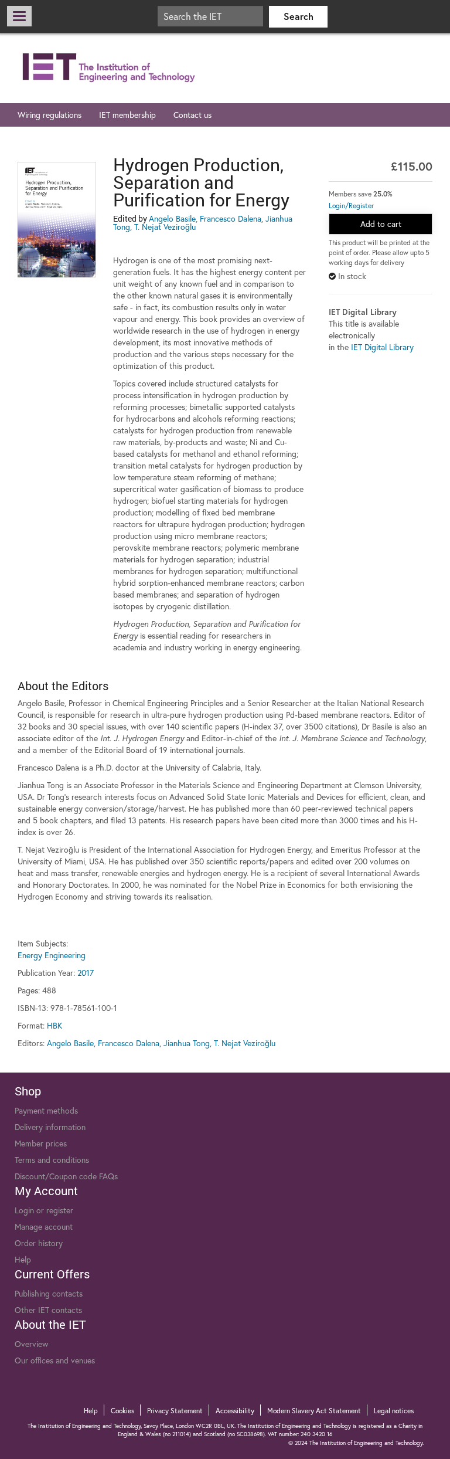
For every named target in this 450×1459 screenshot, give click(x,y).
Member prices (41, 1143)
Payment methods (46, 1110)
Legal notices (394, 1410)
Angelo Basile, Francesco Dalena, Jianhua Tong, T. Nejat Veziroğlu (202, 222)
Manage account (44, 1226)
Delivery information (50, 1126)
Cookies (122, 1410)
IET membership (127, 114)
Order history (39, 1242)
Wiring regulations (49, 114)
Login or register (44, 1210)
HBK (54, 1025)
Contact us (192, 114)
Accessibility (235, 1410)
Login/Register (351, 205)
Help (23, 1259)
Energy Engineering (52, 955)
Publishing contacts (49, 1293)
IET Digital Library (382, 346)
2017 (85, 972)
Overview (31, 1343)
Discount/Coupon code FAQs (66, 1176)
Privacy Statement (175, 1410)
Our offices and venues (55, 1360)
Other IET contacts (48, 1309)
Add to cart (380, 223)
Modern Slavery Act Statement (314, 1410)
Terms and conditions (52, 1159)
